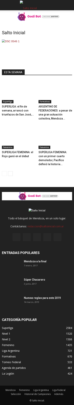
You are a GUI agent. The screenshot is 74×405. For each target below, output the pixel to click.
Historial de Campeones (37, 394)
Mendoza (11, 390)
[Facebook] (16, 237)
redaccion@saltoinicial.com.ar (46, 226)
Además (58, 394)
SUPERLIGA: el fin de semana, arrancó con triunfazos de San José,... (18, 110)
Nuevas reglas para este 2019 (42, 297)
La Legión (8, 373)
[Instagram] (27, 237)
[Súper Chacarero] (11, 284)
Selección (16, 394)
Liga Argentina (11, 350)
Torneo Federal (11, 362)
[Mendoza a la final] (11, 266)
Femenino (8, 147)
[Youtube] (57, 237)
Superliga (7, 101)
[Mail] (37, 237)
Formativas (45, 101)
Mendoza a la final (35, 261)
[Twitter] (47, 237)
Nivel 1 (6, 333)
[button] (68, 5)
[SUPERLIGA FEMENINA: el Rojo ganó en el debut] (19, 137)
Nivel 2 (6, 339)
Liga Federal (58, 390)
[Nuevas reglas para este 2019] (11, 302)
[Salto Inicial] (11, 41)
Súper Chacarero (34, 279)
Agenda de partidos (14, 368)
